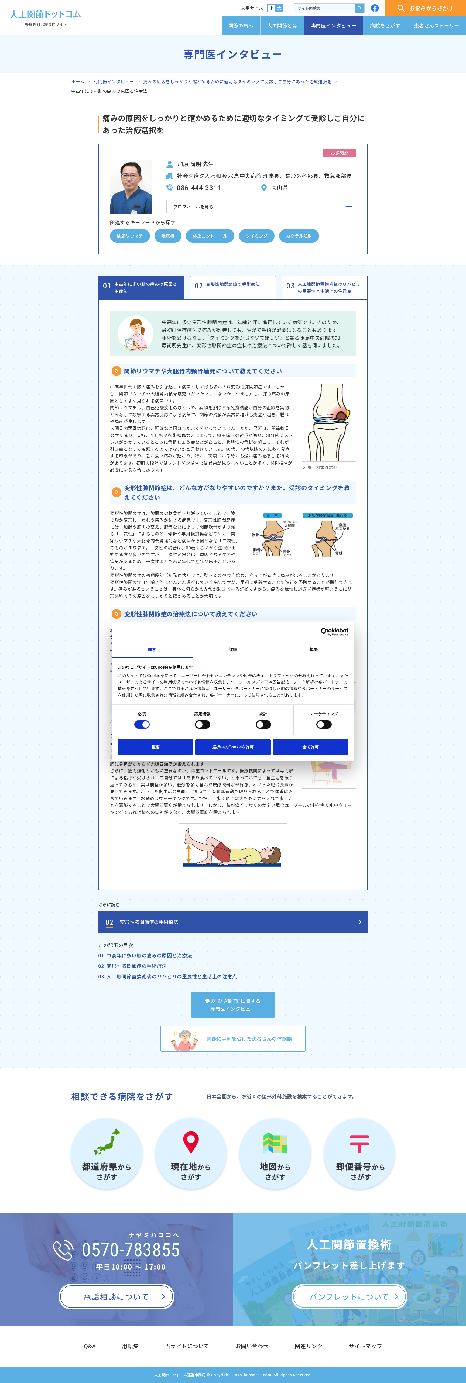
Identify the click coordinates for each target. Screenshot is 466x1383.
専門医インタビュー (334, 25)
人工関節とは (282, 25)
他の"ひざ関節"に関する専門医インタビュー (233, 1004)
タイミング (257, 235)
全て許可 (311, 747)
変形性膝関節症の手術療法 (233, 284)
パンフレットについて (349, 1296)
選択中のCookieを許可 (233, 747)
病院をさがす (385, 25)
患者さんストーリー (436, 25)
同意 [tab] (152, 649)
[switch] (202, 724)
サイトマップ (365, 1346)
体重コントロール (210, 235)
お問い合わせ (252, 1346)
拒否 (156, 747)
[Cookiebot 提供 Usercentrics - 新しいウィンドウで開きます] (324, 632)
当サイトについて (187, 1346)
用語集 (130, 1346)
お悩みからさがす (431, 8)
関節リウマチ (130, 235)
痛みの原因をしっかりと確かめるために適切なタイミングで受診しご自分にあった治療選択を (237, 81)
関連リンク (309, 1346)
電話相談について (116, 1296)
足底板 (168, 235)
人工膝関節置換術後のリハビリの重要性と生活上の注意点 (329, 287)
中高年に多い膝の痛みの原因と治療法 (145, 287)
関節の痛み (240, 25)
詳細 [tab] (233, 649)
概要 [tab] (314, 649)
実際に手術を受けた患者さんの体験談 (249, 1038)
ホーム (78, 81)
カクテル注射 (299, 235)
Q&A (90, 1346)
